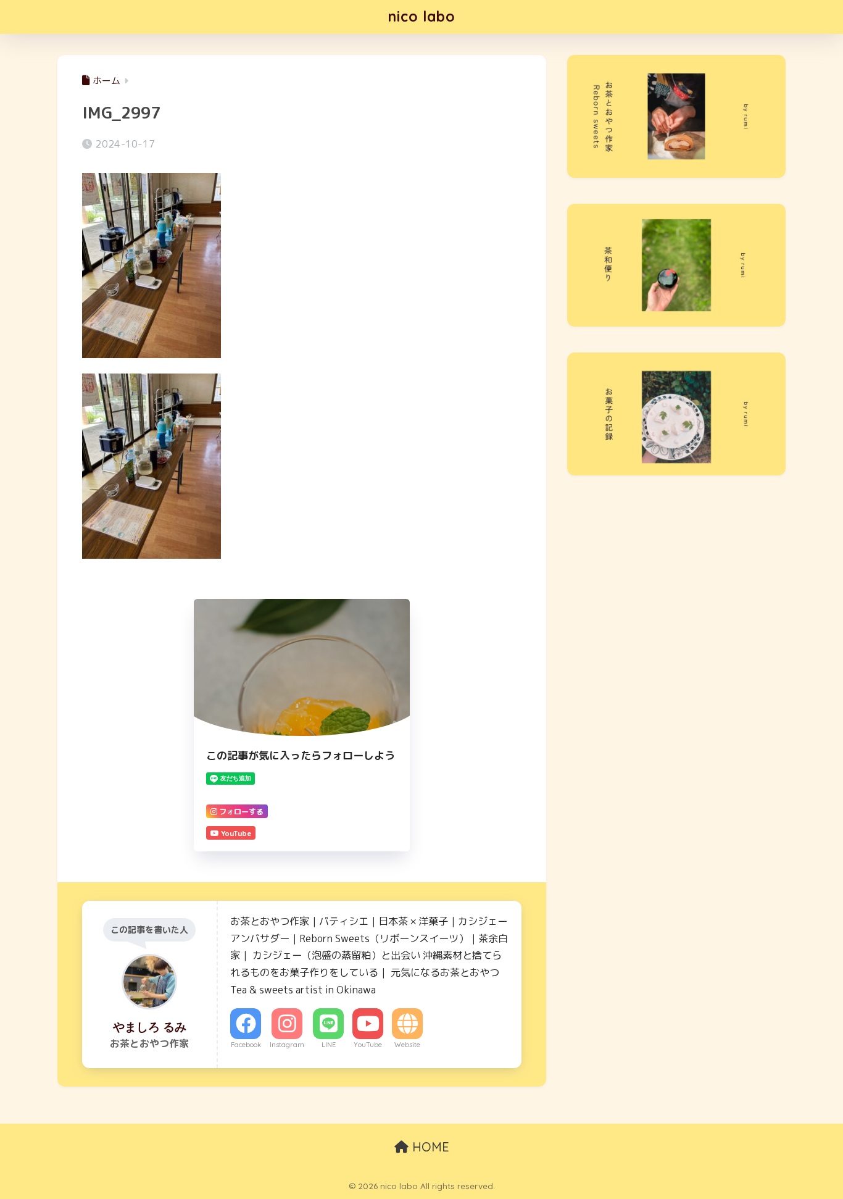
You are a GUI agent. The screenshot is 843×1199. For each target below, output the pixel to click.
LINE (329, 1044)
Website (407, 1044)
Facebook (246, 1044)
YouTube (368, 1044)
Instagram (287, 1044)
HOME (429, 1147)
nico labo (421, 16)
